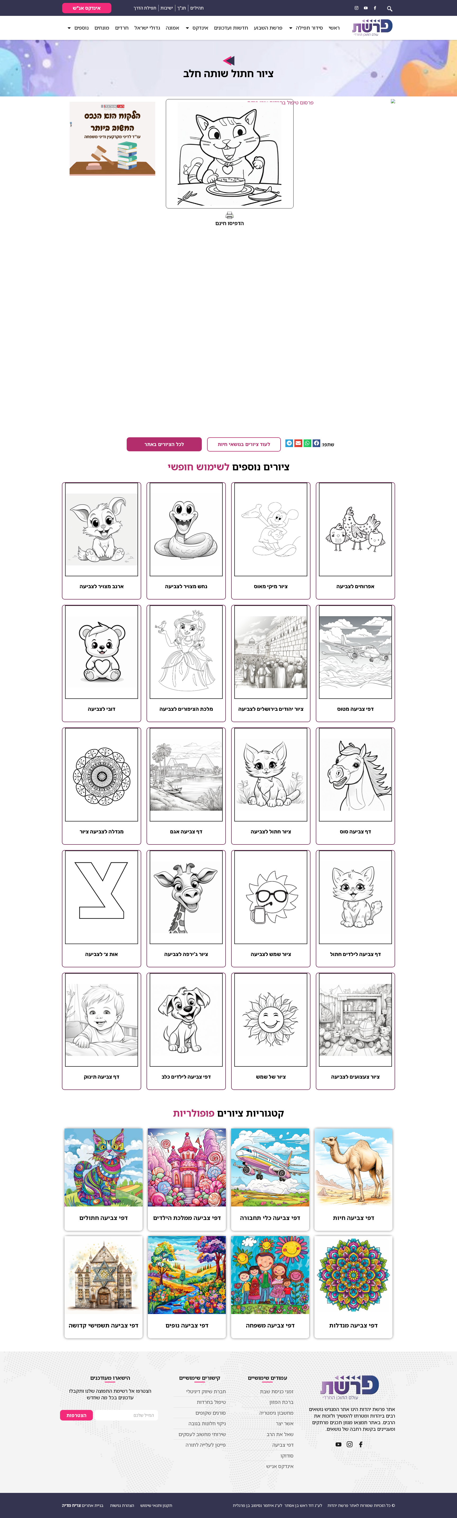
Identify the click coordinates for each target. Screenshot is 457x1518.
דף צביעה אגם (186, 831)
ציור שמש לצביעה (271, 954)
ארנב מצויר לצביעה (102, 586)
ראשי (334, 27)
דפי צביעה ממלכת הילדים (187, 1218)
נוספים (81, 27)
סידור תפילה (309, 27)
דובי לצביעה (101, 709)
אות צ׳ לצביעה (101, 954)
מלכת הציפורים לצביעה (186, 709)
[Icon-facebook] (375, 8)
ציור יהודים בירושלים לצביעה (271, 709)
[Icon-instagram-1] (356, 8)
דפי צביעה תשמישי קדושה (103, 1325)
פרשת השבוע (268, 27)
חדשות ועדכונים (231, 27)
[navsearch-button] (390, 8)
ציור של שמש (271, 1077)
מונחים (101, 27)
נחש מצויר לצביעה (186, 586)
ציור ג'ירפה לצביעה (186, 954)
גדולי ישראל (147, 27)
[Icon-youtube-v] (365, 8)
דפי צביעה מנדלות (353, 1325)
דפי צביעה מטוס (355, 709)
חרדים (122, 27)
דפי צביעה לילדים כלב (186, 1077)
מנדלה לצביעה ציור (102, 831)
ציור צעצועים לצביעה (355, 1077)
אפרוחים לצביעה (355, 586)
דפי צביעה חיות (353, 1218)
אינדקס (200, 27)
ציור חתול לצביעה (271, 831)
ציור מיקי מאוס (271, 586)
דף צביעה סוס (355, 831)
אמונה (172, 27)
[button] (316, 443)
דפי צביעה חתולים (103, 1218)
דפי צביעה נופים (187, 1325)
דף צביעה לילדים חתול (355, 954)
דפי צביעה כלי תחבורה (270, 1218)
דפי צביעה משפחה (270, 1325)
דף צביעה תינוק (101, 1077)
